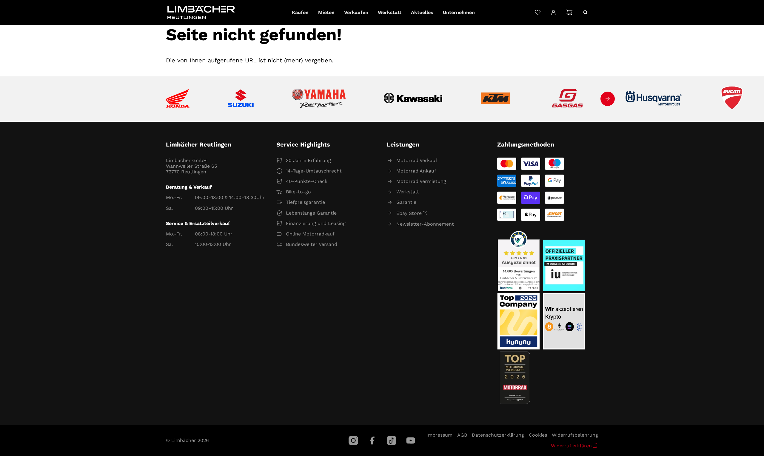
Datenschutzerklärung (498, 435)
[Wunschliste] (538, 12)
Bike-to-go (298, 192)
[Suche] (585, 12)
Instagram (353, 440)
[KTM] (495, 98)
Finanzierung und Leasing (316, 223)
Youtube (410, 440)
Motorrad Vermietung (421, 181)
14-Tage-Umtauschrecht (314, 171)
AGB (462, 435)
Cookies (538, 435)
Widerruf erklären (571, 446)
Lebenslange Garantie (311, 213)
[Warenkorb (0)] (569, 12)
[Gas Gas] (567, 99)
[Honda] (178, 99)
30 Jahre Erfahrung (308, 160)
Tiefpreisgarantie (305, 202)
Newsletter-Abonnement (425, 224)
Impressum (439, 435)
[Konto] (553, 12)
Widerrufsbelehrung (575, 435)
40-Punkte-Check (306, 181)
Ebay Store (409, 213)
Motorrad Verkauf (416, 160)
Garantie (406, 202)
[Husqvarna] (654, 99)
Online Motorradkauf (310, 234)
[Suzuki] (241, 98)
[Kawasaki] (413, 99)
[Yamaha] (319, 99)
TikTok (391, 440)
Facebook (372, 440)
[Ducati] (733, 99)
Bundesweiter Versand (311, 244)
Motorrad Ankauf (416, 171)
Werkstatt (407, 192)
